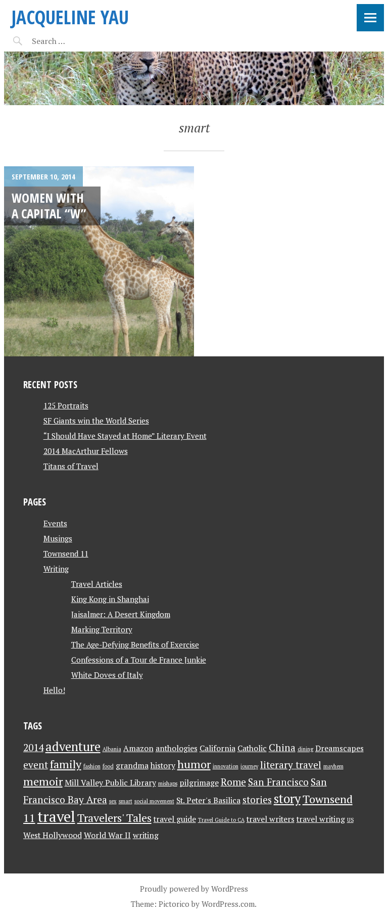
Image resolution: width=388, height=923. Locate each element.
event (35, 764)
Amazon (138, 748)
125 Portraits (65, 405)
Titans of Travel (71, 466)
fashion (92, 766)
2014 (33, 747)
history (163, 765)
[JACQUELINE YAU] (194, 78)
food (108, 766)
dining (305, 749)
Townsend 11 (65, 553)
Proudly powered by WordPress (194, 889)
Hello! (54, 690)
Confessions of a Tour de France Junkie (138, 660)
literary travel (290, 764)
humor (194, 764)
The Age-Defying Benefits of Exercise (135, 644)
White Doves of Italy (107, 675)
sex (113, 801)
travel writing (321, 819)
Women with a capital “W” (49, 205)
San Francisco (278, 782)
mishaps (167, 783)
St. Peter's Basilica (208, 800)
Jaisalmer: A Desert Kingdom (120, 614)
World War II (107, 835)
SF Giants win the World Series (96, 421)
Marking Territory (101, 629)
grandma (132, 765)
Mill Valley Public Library (110, 782)
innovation (225, 766)
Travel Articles (96, 584)
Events (55, 523)
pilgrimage (199, 782)
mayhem (333, 766)
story (287, 799)
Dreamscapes (339, 748)
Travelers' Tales (114, 817)
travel (56, 816)
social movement (154, 801)
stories (257, 799)
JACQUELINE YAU (70, 17)
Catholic (252, 748)
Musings (57, 538)
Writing (56, 569)
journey (249, 766)
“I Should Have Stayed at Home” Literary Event (125, 436)
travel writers (271, 819)
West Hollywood (52, 835)
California (217, 748)
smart (125, 801)
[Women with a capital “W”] (99, 261)
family (65, 764)
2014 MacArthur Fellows (85, 451)
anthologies (177, 748)
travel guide (175, 819)
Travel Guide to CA (221, 819)
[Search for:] (73, 41)
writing (146, 835)
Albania (112, 749)
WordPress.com (228, 904)
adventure (73, 747)
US (350, 819)
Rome (233, 782)
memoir (43, 781)
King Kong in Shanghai (110, 599)
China (282, 747)
